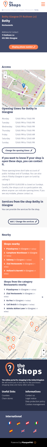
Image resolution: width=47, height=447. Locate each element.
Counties (6, 395)
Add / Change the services (22, 221)
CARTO (43, 358)
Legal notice (30, 398)
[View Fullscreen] (3, 319)
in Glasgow (17, 249)
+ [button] (5, 73)
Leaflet (30, 106)
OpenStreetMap (39, 106)
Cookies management (35, 404)
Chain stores (7, 398)
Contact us (30, 395)
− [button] (5, 76)
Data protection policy (35, 401)
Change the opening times (17, 150)
